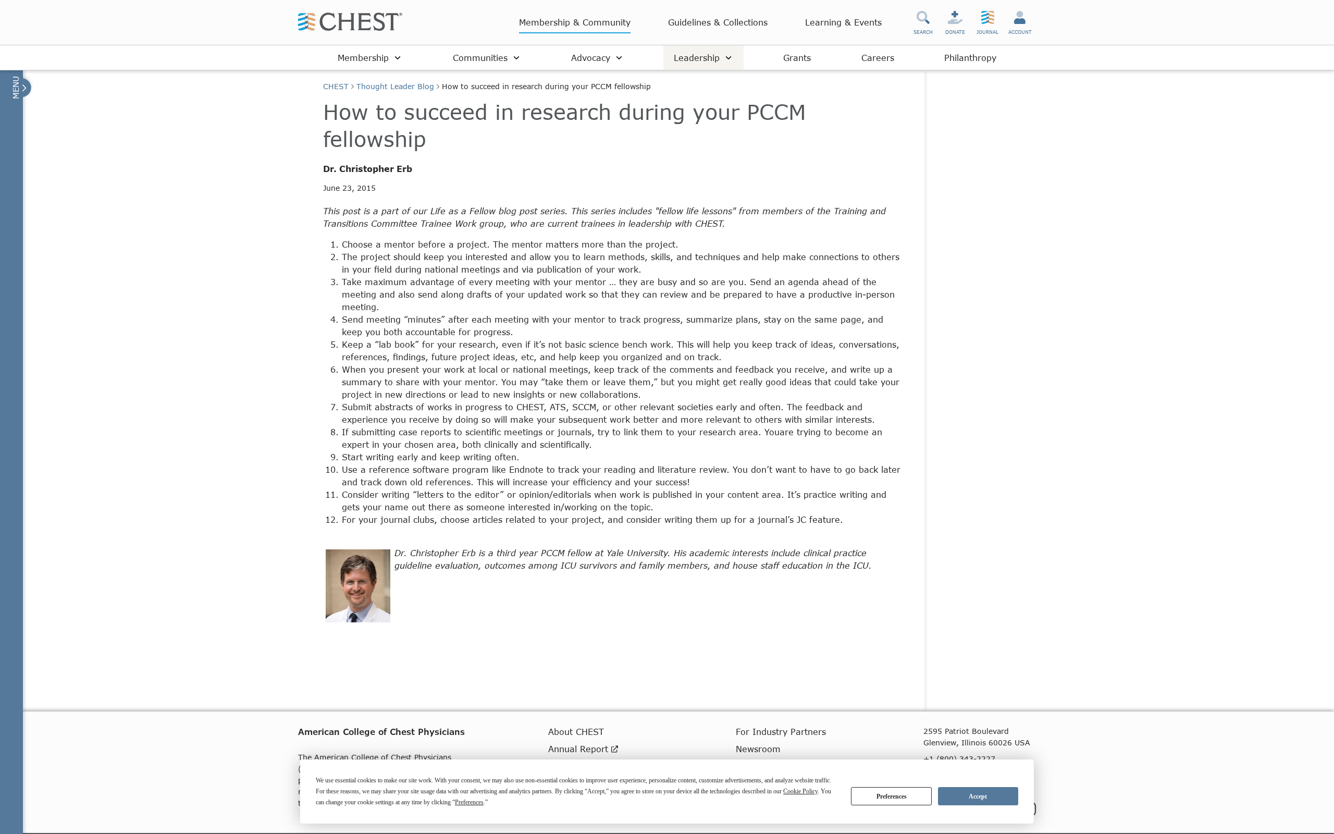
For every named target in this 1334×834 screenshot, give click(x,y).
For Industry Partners (781, 732)
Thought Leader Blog (395, 86)
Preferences (891, 796)
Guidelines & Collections (718, 22)
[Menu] (20, 87)
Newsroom (758, 749)
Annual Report (579, 749)
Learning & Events (843, 22)
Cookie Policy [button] (800, 791)
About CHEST (576, 732)
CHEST (336, 86)
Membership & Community (575, 22)
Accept (978, 796)
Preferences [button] (469, 802)
